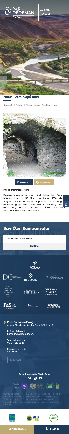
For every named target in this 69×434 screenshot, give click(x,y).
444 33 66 (12, 352)
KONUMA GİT (16, 360)
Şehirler (19, 105)
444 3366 (45, 14)
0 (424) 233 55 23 (15, 343)
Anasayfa (8, 105)
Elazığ (29, 105)
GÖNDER (34, 246)
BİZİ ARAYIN (52, 429)
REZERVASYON (17, 429)
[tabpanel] (34, 47)
